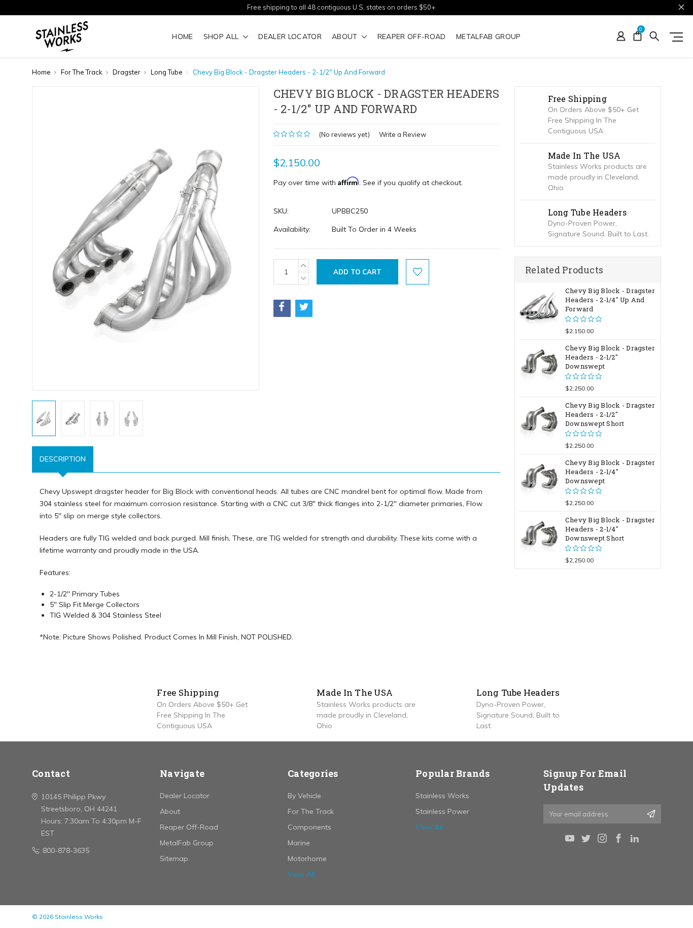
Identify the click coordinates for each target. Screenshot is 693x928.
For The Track (311, 811)
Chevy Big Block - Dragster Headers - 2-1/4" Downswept (610, 471)
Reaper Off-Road (411, 37)
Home (182, 37)
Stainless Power (442, 811)
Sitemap (174, 858)
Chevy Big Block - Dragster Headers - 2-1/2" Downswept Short (610, 414)
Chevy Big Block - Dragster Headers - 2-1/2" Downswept (610, 357)
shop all (222, 37)
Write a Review (402, 134)
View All (301, 874)
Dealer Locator (290, 37)
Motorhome (307, 858)
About (346, 37)
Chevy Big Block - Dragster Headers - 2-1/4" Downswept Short (610, 529)
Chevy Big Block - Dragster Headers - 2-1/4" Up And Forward (610, 299)
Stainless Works (442, 795)
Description (63, 458)
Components (309, 827)
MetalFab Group (488, 37)
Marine (299, 842)
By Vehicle (304, 795)
